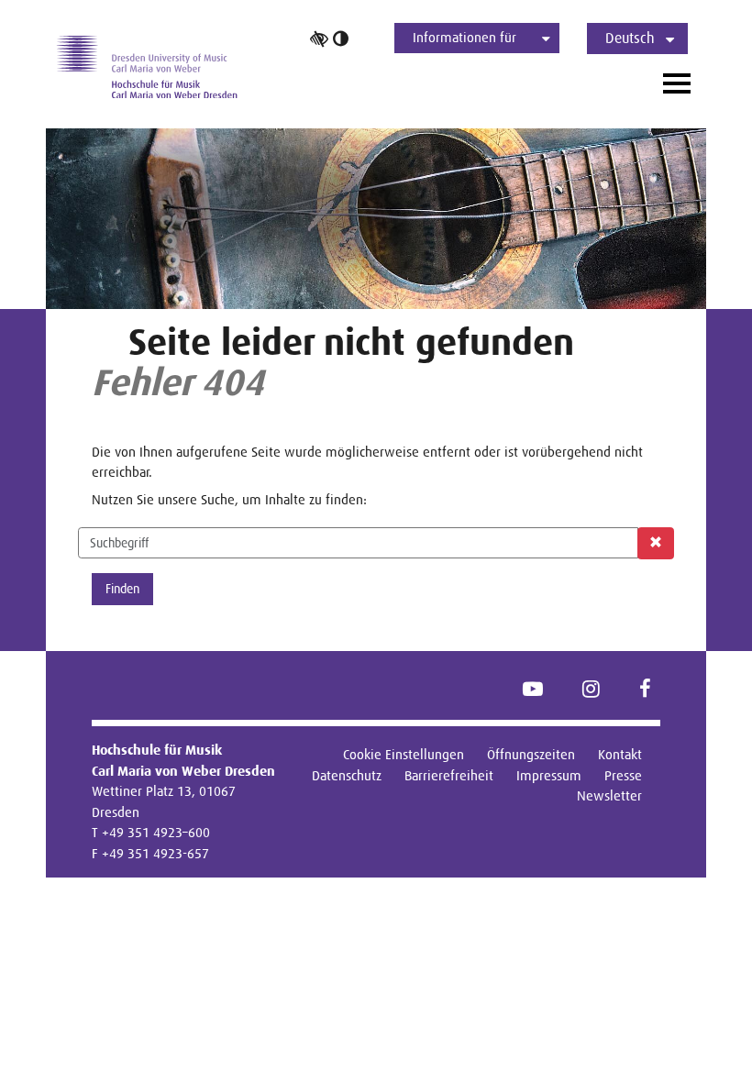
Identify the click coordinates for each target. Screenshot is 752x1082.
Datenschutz (347, 775)
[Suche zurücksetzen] (655, 543)
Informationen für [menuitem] (464, 37)
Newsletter (609, 795)
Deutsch (630, 38)
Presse (623, 775)
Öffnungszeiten (531, 754)
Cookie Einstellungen (403, 754)
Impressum (548, 775)
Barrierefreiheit (448, 775)
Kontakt (620, 754)
